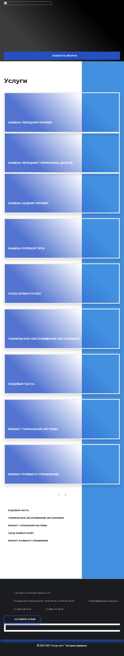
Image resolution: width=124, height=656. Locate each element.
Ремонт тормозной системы (33, 429)
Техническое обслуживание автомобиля (43, 338)
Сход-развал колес (24, 293)
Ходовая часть (21, 384)
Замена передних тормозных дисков (40, 162)
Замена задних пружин (28, 203)
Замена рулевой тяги (26, 248)
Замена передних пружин (30, 122)
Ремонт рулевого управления (33, 474)
